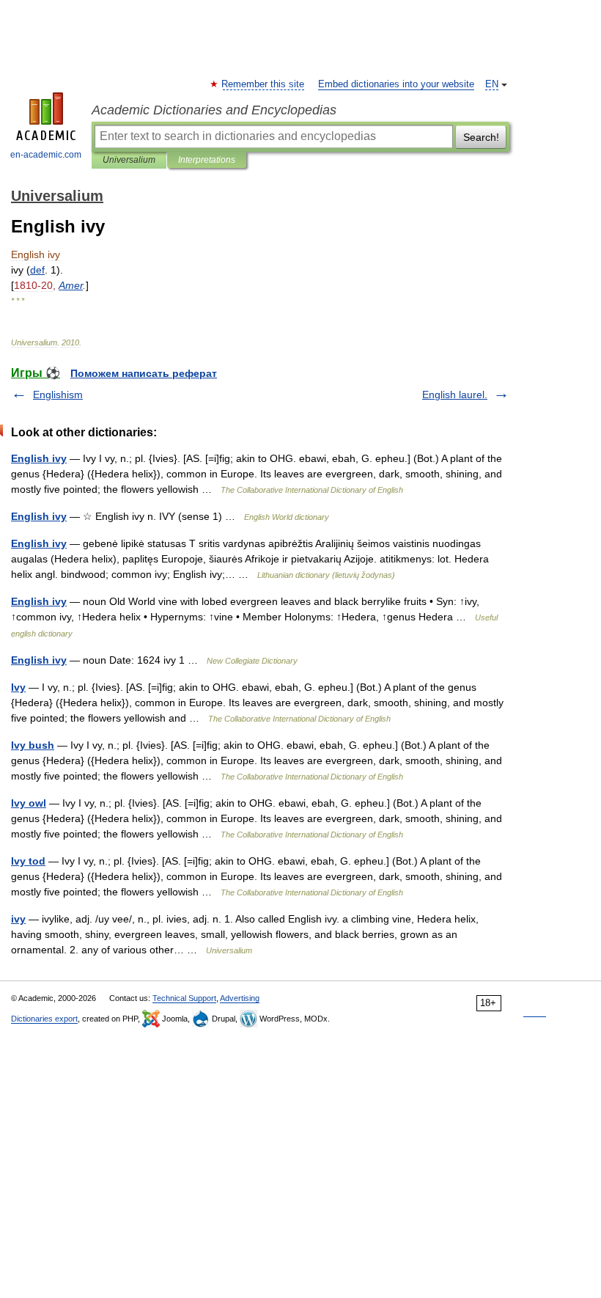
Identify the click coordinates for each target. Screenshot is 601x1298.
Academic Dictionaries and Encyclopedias (214, 110)
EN (491, 84)
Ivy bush (32, 745)
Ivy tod (28, 861)
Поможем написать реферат (143, 373)
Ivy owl (28, 803)
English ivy (39, 458)
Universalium (129, 160)
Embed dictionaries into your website (396, 84)
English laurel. (454, 394)
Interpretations (206, 160)
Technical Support (184, 998)
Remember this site (263, 84)
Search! (481, 137)
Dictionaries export (44, 1018)
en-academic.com (45, 155)
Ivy (18, 687)
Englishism (58, 394)
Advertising (239, 998)
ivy (18, 919)
